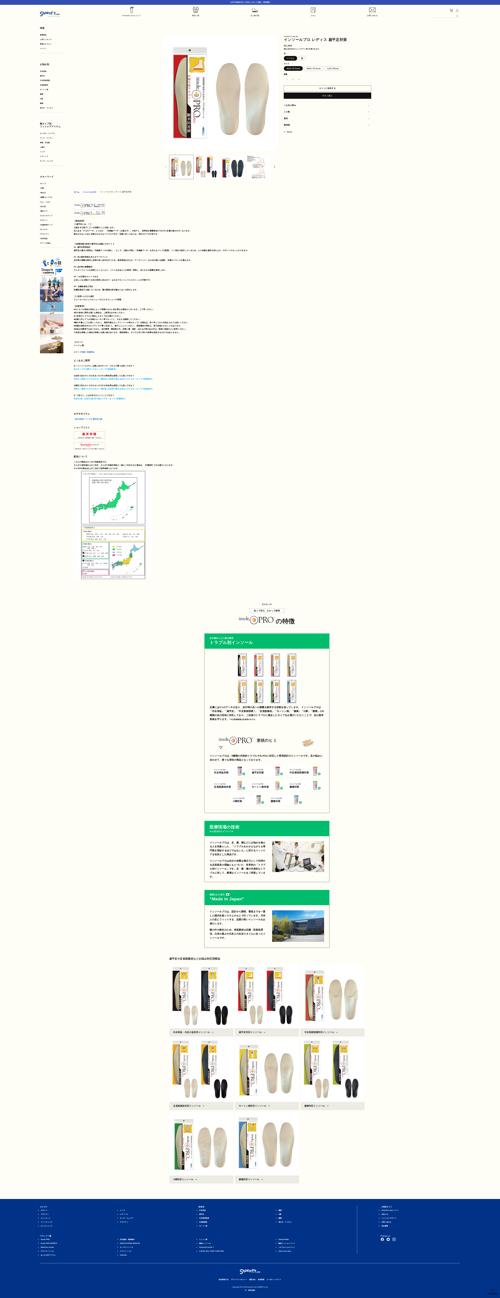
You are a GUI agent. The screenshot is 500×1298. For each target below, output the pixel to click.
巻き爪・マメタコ (46, 108)
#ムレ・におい (45, 202)
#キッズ (43, 184)
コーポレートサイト (274, 1279)
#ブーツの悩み (45, 243)
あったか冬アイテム (48, 1255)
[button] (327, 105)
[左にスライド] (165, 167)
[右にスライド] (274, 167)
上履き (42, 147)
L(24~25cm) (333, 68)
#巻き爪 (43, 193)
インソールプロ (89, 192)
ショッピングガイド (389, 1218)
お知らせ (385, 1214)
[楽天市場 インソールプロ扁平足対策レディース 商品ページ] (89, 437)
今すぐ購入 (327, 96)
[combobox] (445, 15)
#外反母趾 (44, 238)
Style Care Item (285, 1251)
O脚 (41, 99)
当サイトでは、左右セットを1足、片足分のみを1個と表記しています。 (104, 399)
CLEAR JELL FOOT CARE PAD (211, 1251)
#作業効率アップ (46, 225)
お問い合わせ (386, 1222)
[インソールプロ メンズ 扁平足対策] (89, 208)
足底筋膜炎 (44, 85)
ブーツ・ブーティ (46, 138)
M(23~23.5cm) (314, 68)
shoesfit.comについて (390, 1210)
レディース (44, 156)
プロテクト (45, 1214)
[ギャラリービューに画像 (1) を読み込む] (181, 167)
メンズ (42, 152)
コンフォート (46, 1218)
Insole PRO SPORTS (49, 1243)
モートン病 (44, 89)
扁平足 (42, 76)
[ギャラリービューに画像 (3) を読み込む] (233, 167)
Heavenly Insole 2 (206, 1247)
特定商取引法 (224, 1279)
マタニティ (124, 1222)
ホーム (77, 192)
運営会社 (252, 1279)
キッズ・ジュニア (46, 161)
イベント (43, 48)
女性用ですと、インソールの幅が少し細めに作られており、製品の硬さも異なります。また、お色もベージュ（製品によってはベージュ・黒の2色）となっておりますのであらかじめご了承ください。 (159, 389)
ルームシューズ (46, 1226)
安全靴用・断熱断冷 (127, 1239)
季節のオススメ (45, 44)
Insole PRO (45, 1239)
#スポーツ (44, 220)
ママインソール (125, 1251)
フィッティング (46, 1222)
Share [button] (289, 132)
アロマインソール (47, 1251)
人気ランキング (45, 39)
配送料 (290, 49)
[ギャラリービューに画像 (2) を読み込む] (207, 167)
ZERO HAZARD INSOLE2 (130, 1243)
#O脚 (42, 188)
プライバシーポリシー (239, 1279)
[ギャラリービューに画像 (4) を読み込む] (258, 167)
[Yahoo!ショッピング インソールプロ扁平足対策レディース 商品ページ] (89, 448)
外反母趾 (43, 71)
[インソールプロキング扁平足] (107, 211)
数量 (285, 74)
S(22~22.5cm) (293, 68)
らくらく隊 (203, 1239)
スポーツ (44, 1210)
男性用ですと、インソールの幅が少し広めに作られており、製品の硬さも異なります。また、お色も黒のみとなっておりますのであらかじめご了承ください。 (141, 379)
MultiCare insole (47, 1247)
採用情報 (261, 1279)
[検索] (457, 16)
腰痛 (41, 103)
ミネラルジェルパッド (287, 1247)
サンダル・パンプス (47, 133)
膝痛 (41, 94)
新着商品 (43, 35)
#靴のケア (44, 211)
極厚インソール (205, 1243)
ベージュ (290, 58)
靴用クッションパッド (287, 1243)
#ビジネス (44, 229)
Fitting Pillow (284, 1239)
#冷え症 (43, 206)
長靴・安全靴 (45, 143)
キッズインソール (126, 1247)
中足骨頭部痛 (45, 80)
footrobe (123, 1255)
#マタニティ (44, 234)
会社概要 (385, 1226)
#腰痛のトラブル (46, 197)
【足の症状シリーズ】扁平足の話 (88, 419)
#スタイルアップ (46, 216)
